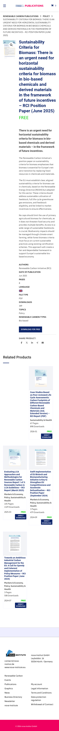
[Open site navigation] (8, 5)
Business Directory (13, 697)
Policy (46, 16)
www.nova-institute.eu (15, 667)
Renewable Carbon (14, 676)
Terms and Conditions (41, 692)
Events (8, 680)
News (7, 692)
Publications (10, 684)
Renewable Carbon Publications (20, 16)
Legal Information (39, 688)
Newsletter (10, 701)
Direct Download (46, 436)
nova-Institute (11, 705)
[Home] (29, 5)
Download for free (30, 329)
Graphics (9, 688)
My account (36, 684)
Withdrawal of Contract (42, 704)
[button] (11, 45)
